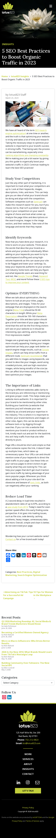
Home (5, 76)
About (28, 764)
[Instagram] (28, 782)
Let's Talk (28, 790)
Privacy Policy (28, 807)
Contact (28, 773)
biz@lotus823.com (31, 743)
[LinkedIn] (18, 782)
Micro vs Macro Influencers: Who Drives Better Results (26, 642)
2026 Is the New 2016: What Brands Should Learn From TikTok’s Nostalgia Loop (27, 653)
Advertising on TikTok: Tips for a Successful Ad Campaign (18, 595)
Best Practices (24, 572)
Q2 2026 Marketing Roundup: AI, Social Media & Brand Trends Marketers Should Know (26, 622)
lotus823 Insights (20, 76)
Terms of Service (32, 821)
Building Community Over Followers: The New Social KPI (25, 664)
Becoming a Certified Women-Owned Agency (25, 632)
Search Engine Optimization (32, 575)
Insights (28, 769)
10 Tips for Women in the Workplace (43, 594)
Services (28, 759)
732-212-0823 (31, 739)
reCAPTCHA (37, 817)
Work (28, 754)
